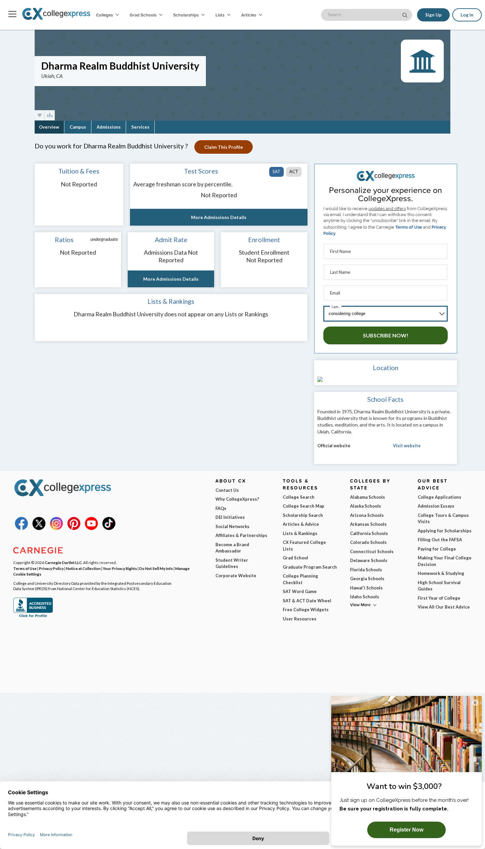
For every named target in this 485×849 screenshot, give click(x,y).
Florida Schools (366, 569)
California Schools (369, 533)
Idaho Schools (364, 596)
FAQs (220, 508)
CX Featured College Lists (304, 545)
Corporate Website (235, 575)
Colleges (104, 15)
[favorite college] (40, 115)
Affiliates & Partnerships (241, 535)
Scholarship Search (303, 515)
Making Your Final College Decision (444, 561)
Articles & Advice (301, 524)
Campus (78, 127)
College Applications (439, 497)
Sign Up (433, 14)
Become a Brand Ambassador (232, 548)
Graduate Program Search (310, 567)
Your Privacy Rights (120, 568)
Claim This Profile (223, 147)
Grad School (295, 557)
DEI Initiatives (230, 517)
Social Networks (232, 526)
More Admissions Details (218, 217)
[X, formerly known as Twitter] (39, 528)
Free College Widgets (306, 609)
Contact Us (227, 490)
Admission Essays (436, 506)
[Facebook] (21, 528)
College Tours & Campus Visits (443, 518)
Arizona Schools (367, 515)
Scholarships (186, 15)
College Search (298, 497)
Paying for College (437, 548)
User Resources (299, 618)
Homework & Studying (441, 573)
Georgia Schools (367, 578)
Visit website (407, 445)
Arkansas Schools (368, 524)
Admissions (109, 127)
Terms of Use (408, 227)
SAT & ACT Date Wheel (307, 600)
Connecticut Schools (372, 551)
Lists (220, 15)
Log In (467, 14)
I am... (336, 306)
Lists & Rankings (300, 533)
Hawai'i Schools (366, 587)
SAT (276, 171)
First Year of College (439, 598)
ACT (293, 171)
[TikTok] (109, 528)
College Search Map (303, 506)
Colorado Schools (368, 542)
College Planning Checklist (300, 579)
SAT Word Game (300, 591)
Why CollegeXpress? (237, 499)
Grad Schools (143, 15)
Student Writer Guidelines (231, 563)
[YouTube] (91, 528)
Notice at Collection (83, 568)
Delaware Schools (368, 560)
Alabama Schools (367, 497)
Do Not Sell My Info (156, 568)
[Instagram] (56, 528)
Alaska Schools (365, 506)
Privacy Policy (51, 568)
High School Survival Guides (439, 586)
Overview (49, 127)
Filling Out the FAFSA (440, 539)
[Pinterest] (74, 528)
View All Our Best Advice (444, 607)
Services (140, 127)
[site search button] (405, 14)
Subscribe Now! (385, 335)
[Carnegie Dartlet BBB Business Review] (33, 616)
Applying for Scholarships (444, 530)
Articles (249, 15)
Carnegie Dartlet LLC (63, 562)
